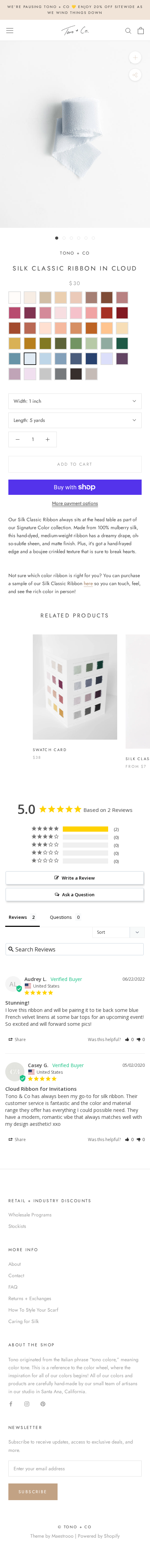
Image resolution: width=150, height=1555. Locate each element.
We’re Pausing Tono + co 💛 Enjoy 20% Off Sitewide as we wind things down (75, 9)
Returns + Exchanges (29, 1298)
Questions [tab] (61, 917)
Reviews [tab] (18, 917)
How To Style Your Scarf (33, 1309)
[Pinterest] (42, 1404)
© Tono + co (75, 1527)
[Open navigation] (9, 30)
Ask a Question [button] (78, 894)
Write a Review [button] (78, 878)
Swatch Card (50, 749)
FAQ (12, 1286)
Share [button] (20, 1039)
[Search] (128, 30)
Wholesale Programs (30, 1214)
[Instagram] (26, 1404)
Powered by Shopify (99, 1535)
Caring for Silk (23, 1321)
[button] (129, 1039)
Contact (16, 1275)
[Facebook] (10, 1404)
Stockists (17, 1226)
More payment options (75, 503)
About (14, 1264)
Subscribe (32, 1492)
